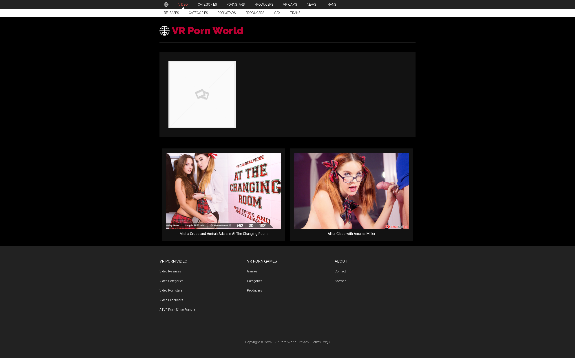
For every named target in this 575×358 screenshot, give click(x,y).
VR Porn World (207, 31)
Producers (254, 13)
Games (252, 271)
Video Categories (171, 281)
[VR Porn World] (166, 4)
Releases (171, 13)
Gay (277, 13)
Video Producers (171, 300)
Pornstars (227, 13)
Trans (295, 13)
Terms (316, 342)
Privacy (304, 342)
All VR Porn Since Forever (177, 310)
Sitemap (340, 281)
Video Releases (170, 271)
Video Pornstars (171, 290)
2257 (326, 342)
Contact (340, 271)
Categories (198, 13)
